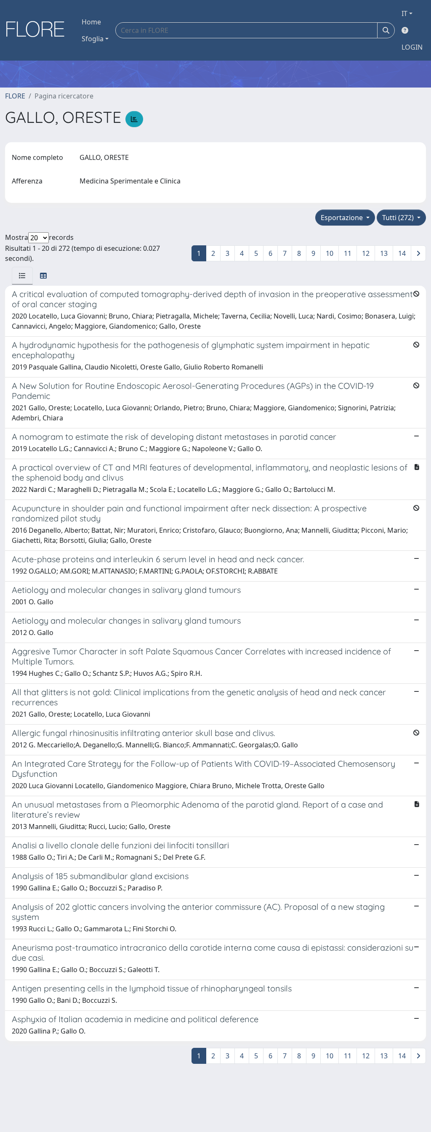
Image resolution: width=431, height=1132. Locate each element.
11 (347, 253)
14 (402, 253)
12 (366, 253)
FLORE (15, 96)
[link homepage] (38, 30)
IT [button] (404, 13)
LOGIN (412, 47)
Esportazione (342, 217)
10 (329, 253)
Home (91, 22)
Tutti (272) (398, 217)
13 (384, 253)
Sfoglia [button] (93, 38)
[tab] (22, 275)
